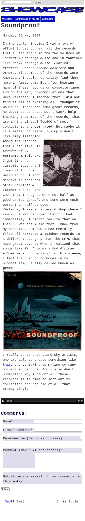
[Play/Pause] (3, 401)
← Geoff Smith (13, 501)
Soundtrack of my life (27, 19)
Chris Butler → (70, 501)
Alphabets (48, 19)
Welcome (7, 19)
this (7, 365)
